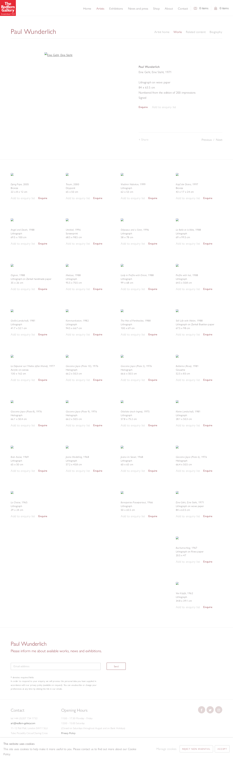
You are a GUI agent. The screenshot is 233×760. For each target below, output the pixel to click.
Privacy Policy (68, 733)
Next (219, 140)
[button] (164, 107)
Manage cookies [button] (166, 749)
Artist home (161, 32)
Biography (216, 32)
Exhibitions (116, 8)
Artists (100, 8)
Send (116, 666)
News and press (138, 8)
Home (87, 8)
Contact (183, 8)
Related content (196, 32)
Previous (207, 140)
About (169, 8)
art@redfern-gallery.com (23, 723)
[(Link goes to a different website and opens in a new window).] (201, 709)
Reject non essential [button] (196, 749)
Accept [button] (222, 749)
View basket (216, 9)
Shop (156, 8)
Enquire (143, 107)
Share (144, 139)
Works (177, 32)
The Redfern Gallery (8, 8)
